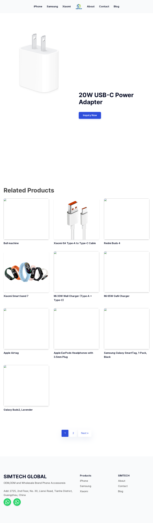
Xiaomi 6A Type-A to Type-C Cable (75, 243)
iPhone (38, 6)
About (91, 6)
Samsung (52, 6)
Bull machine (11, 243)
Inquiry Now (90, 115)
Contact (104, 6)
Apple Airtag (11, 352)
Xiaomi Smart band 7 (16, 295)
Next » (84, 433)
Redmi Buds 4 (112, 243)
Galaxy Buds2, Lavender (18, 409)
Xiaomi (66, 6)
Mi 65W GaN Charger (117, 295)
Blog (116, 6)
